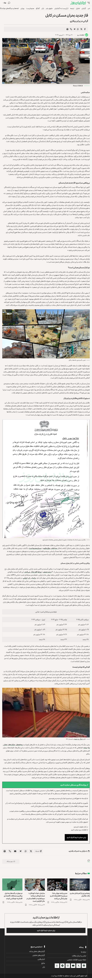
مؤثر (48, 548)
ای (29, 578)
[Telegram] (62, 965)
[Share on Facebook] (84, 29)
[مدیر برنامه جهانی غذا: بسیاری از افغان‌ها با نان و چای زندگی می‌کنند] (57, 884)
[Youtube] (73, 965)
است (31, 548)
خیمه (75, 739)
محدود (35, 548)
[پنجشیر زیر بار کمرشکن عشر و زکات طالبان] (80, 884)
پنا (89, 747)
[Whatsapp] (57, 965)
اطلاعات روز (80, 35)
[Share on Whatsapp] (77, 29)
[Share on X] (81, 29)
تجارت (5, 744)
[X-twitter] (78, 965)
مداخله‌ (54, 548)
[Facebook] (84, 965)
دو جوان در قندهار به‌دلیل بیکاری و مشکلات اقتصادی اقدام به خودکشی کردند (13, 895)
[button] (88, 3)
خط (38, 572)
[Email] (15, 851)
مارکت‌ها (12, 744)
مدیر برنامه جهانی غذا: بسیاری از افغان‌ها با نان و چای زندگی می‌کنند (58, 895)
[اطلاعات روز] (78, 3)
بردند (85, 747)
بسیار (39, 548)
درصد (49, 572)
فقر (36, 572)
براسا (34, 578)
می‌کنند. (27, 572)
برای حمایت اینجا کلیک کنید (76, 837)
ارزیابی (25, 578)
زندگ (33, 572)
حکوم (45, 548)
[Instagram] (68, 965)
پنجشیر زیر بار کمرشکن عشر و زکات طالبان (80, 894)
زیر (41, 572)
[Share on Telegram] (74, 29)
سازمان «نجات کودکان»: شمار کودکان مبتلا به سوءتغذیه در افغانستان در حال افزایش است (35, 897)
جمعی (45, 572)
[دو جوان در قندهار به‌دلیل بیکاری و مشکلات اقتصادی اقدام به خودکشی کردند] (12, 884)
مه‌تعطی (19, 744)
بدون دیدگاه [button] (10, 861)
